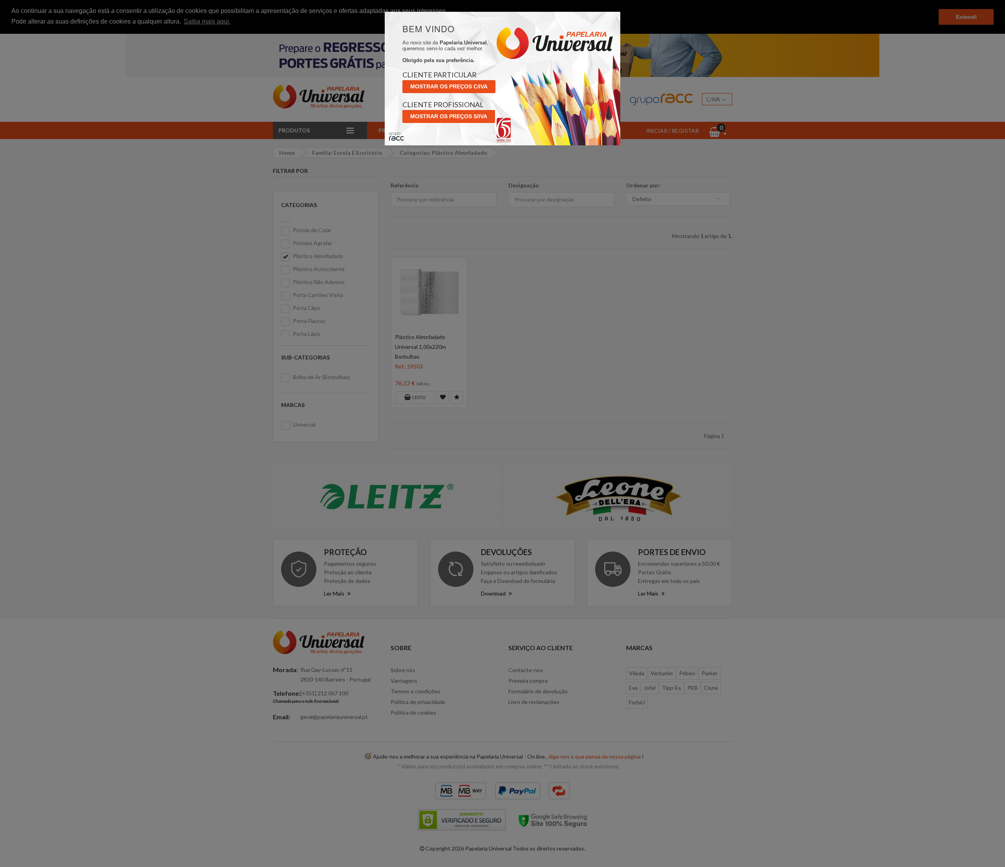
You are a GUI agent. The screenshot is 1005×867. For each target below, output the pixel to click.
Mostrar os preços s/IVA (448, 116)
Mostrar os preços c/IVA (449, 86)
